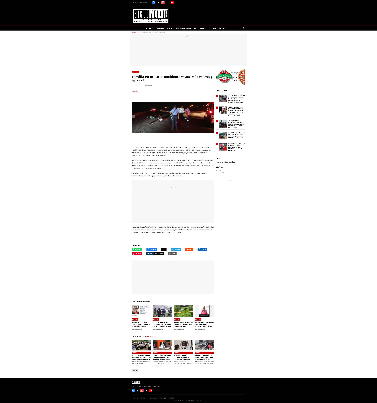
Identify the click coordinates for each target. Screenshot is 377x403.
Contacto (222, 28)
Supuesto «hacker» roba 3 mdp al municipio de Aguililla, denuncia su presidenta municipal (162, 358)
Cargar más (135, 371)
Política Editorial (152, 398)
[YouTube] (172, 2)
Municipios (149, 28)
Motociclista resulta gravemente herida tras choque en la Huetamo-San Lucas (236, 135)
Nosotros (212, 28)
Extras (169, 28)
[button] (211, 96)
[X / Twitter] (158, 2)
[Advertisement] (188, 51)
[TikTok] (167, 2)
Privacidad (171, 398)
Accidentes (135, 91)
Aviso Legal (163, 398)
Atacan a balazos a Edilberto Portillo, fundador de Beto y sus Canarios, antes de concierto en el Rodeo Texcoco (236, 111)
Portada (134, 32)
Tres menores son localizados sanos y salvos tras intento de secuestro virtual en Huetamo (236, 124)
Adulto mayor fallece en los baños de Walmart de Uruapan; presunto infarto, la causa (204, 358)
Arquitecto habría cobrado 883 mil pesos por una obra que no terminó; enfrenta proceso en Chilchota (182, 359)
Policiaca (135, 72)
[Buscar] (243, 28)
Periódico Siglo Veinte (182, 400)
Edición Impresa (199, 28)
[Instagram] (163, 2)
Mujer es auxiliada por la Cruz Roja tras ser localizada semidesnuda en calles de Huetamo (236, 98)
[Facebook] (153, 2)
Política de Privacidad (183, 28)
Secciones (160, 28)
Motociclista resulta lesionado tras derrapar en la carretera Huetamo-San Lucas (236, 147)
